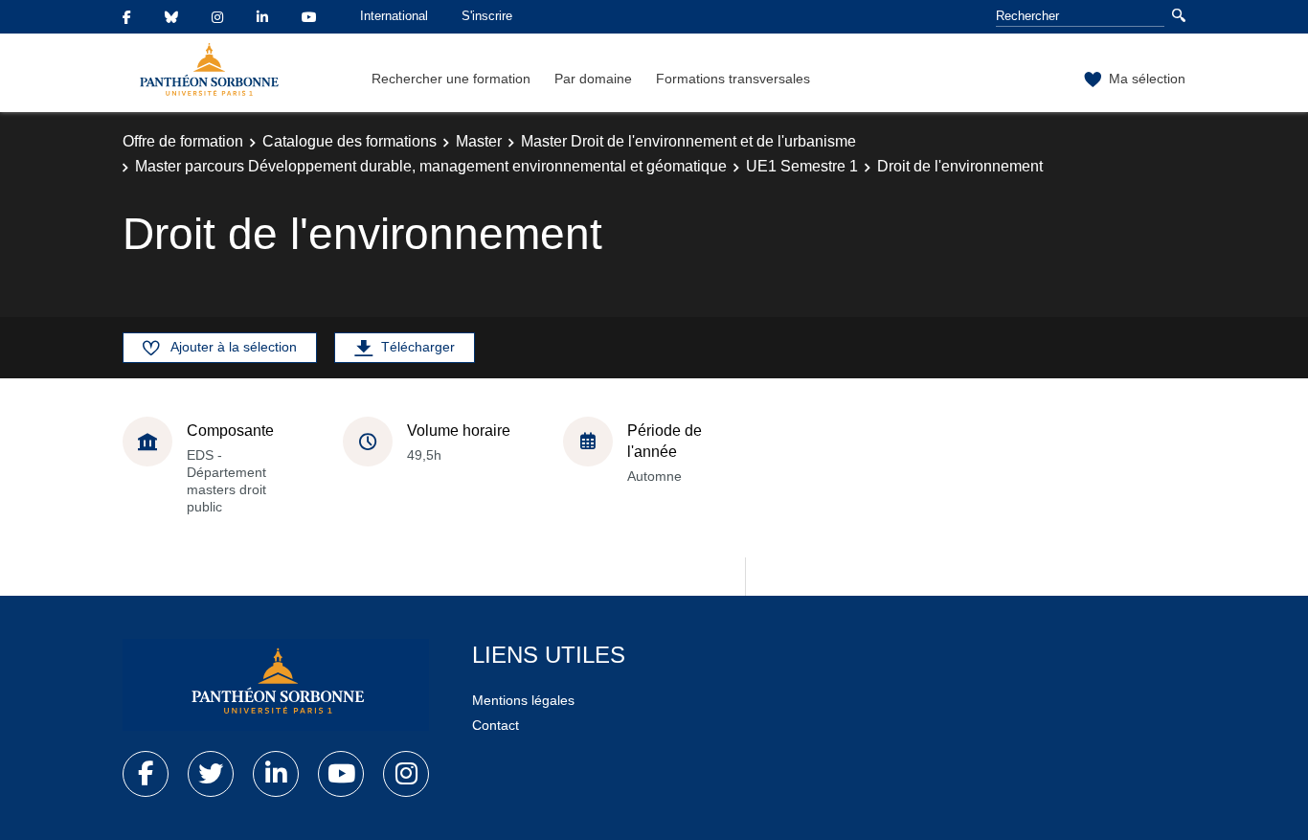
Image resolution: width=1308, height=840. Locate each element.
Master (479, 141)
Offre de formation (183, 141)
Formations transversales (733, 78)
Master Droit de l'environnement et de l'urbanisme (688, 141)
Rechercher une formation (451, 78)
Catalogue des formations (349, 141)
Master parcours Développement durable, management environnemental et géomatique (431, 166)
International (394, 16)
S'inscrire (487, 16)
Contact (495, 725)
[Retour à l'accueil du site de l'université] (276, 685)
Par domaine (593, 78)
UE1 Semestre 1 (802, 166)
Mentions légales (523, 700)
